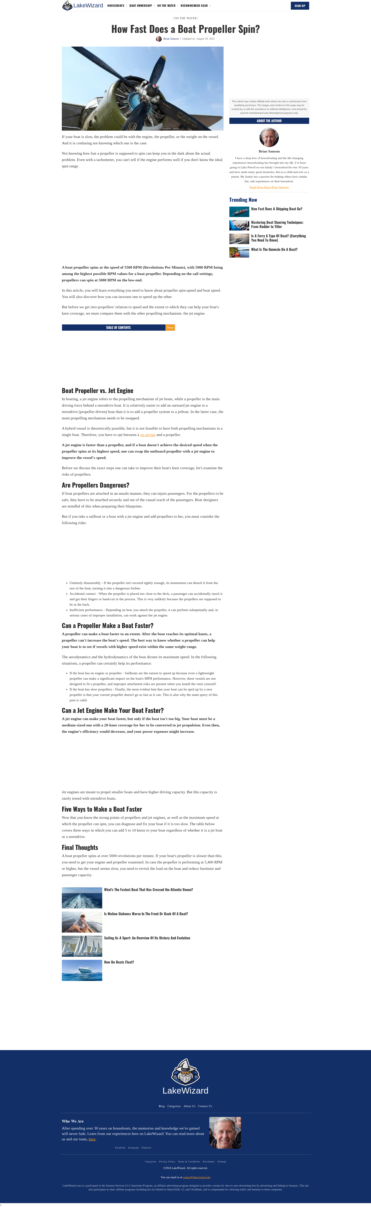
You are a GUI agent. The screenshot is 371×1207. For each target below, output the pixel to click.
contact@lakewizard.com (196, 1177)
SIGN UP (300, 5)
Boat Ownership (140, 5)
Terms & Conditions (189, 1161)
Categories (174, 1106)
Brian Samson (171, 38)
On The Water (166, 5)
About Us (190, 1106)
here (92, 1139)
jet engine (148, 434)
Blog (162, 1106)
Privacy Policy (167, 1161)
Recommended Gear (194, 5)
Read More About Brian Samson (269, 187)
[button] (67, 5)
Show (170, 327)
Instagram (133, 1147)
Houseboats (115, 5)
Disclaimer (209, 1161)
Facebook (120, 1147)
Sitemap (221, 1161)
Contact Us (205, 1106)
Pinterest (146, 1147)
